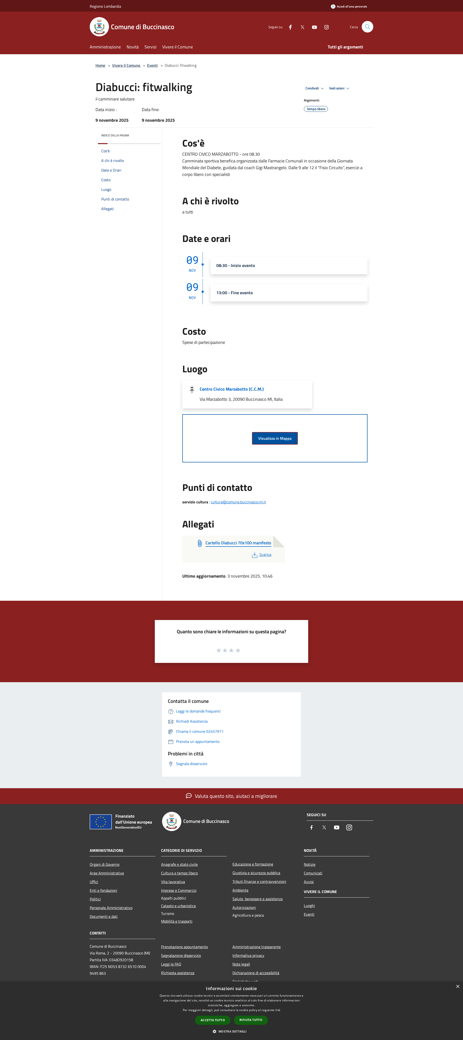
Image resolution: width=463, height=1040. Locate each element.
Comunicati (313, 873)
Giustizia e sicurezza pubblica (256, 873)
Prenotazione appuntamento (184, 947)
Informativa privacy (248, 955)
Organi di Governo (104, 864)
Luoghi (309, 905)
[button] (231, 1031)
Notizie (309, 864)
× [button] (457, 986)
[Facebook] (288, 26)
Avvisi (309, 882)
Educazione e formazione (252, 864)
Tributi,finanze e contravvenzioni (259, 881)
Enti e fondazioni (103, 890)
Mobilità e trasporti (176, 921)
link (277, 1010)
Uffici (94, 882)
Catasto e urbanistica (178, 906)
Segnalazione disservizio (181, 955)
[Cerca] (367, 27)
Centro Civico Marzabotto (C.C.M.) (232, 389)
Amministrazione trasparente (256, 947)
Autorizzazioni (244, 907)
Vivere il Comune (126, 65)
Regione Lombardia (105, 6)
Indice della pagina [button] (115, 135)
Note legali (241, 964)
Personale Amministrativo (111, 908)
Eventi (152, 65)
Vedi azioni (337, 88)
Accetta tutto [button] (213, 1020)
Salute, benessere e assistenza (257, 899)
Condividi (313, 88)
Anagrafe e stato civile (179, 864)
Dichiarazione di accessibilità (255, 973)
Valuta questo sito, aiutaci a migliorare (235, 796)
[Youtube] (312, 26)
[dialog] (231, 1010)
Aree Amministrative (107, 873)
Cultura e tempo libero (179, 873)
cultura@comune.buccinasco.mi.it (238, 502)
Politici (95, 899)
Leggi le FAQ (171, 964)
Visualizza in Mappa (275, 438)
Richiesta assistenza (177, 973)
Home (100, 65)
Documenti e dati (104, 916)
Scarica (265, 554)
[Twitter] (300, 26)
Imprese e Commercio (178, 890)
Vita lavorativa (173, 882)
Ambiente (240, 890)
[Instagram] (324, 26)
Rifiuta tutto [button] (250, 1020)
